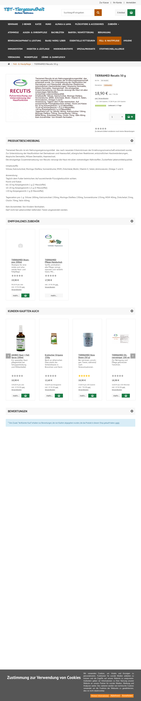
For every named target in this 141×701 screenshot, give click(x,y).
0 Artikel (121, 12)
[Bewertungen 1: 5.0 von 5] (84, 376)
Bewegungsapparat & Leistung (24, 40)
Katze (38, 24)
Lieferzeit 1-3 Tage (114, 105)
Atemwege (13, 32)
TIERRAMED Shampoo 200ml (20, 261)
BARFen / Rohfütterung (81, 32)
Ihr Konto (117, 2)
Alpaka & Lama (63, 24)
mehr (117, 423)
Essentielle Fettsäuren (82, 40)
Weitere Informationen (100, 696)
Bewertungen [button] (17, 411)
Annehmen (127, 696)
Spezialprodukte (86, 48)
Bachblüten (57, 32)
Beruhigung (104, 32)
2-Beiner (26, 24)
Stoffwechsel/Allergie (111, 48)
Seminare (13, 24)
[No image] (20, 246)
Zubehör (113, 24)
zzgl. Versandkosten (102, 98)
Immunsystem (15, 48)
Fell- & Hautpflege (109, 40)
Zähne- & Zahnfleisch (53, 57)
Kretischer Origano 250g (54, 356)
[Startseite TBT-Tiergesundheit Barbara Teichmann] (24, 9)
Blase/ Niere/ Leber (55, 40)
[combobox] (117, 117)
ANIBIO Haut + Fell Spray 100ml (20, 356)
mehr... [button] (16, 295)
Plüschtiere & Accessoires (89, 24)
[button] (70, 221)
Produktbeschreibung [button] (24, 141)
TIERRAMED (108, 85)
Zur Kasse (104, 2)
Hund (48, 24)
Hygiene (128, 40)
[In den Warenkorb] (130, 117)
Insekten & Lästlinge (38, 48)
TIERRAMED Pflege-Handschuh (53, 261)
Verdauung (14, 57)
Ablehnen (115, 696)
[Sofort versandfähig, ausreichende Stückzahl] (100, 106)
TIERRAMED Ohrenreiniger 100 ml (121, 356)
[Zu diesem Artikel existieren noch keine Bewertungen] (17, 276)
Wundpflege (30, 57)
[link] (115, 130)
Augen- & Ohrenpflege (35, 32)
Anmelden (131, 2)
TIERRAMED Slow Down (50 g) (86, 356)
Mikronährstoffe (63, 48)
